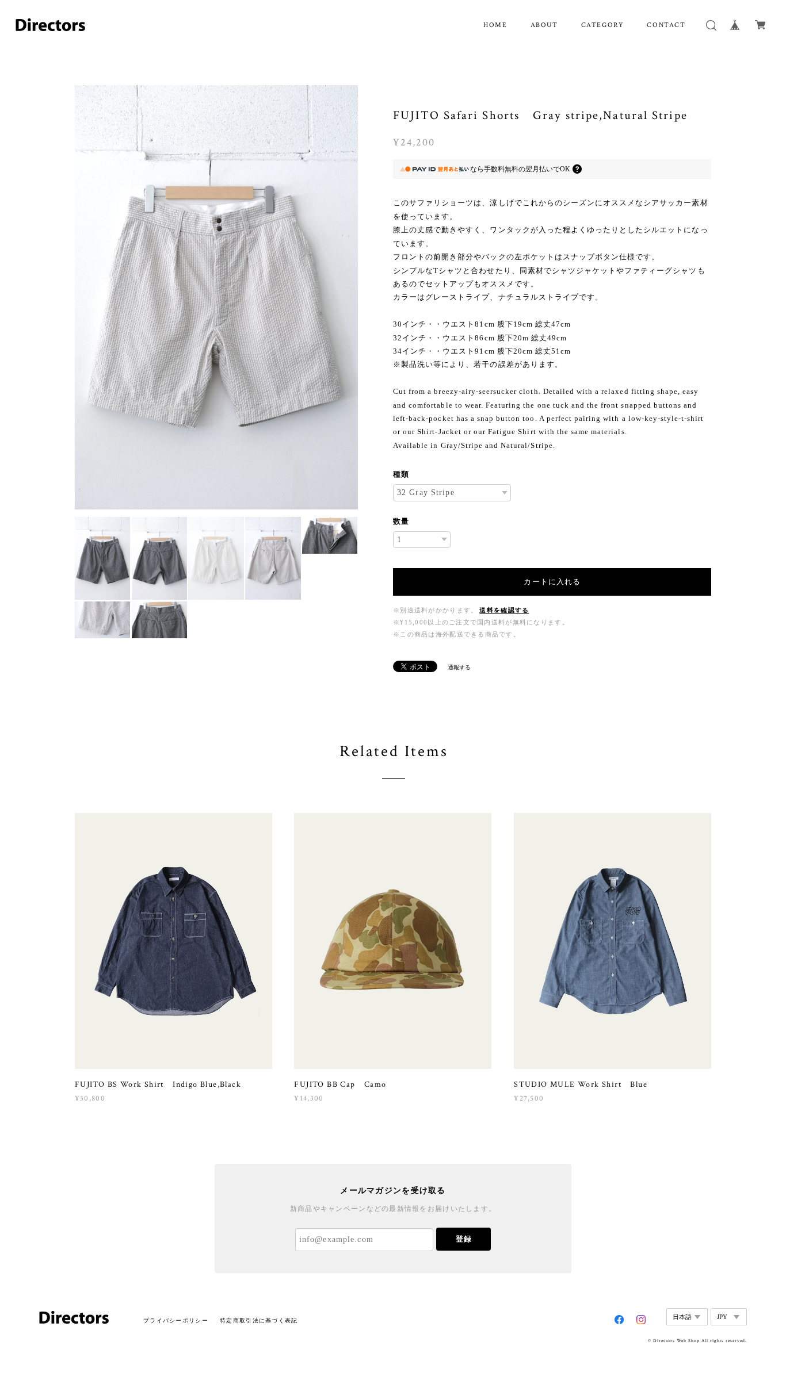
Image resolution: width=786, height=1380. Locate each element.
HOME (495, 25)
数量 (401, 521)
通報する (459, 667)
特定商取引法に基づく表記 (258, 1320)
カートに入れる (552, 581)
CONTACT (666, 25)
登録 (464, 1239)
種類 (401, 474)
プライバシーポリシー (175, 1320)
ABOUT (544, 25)
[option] (216, 297)
